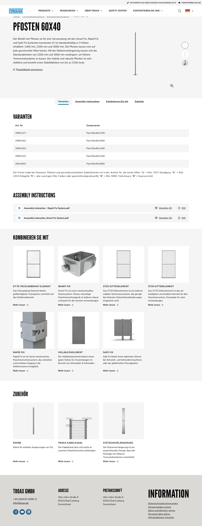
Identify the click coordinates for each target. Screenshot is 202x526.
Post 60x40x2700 (95, 133)
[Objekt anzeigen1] (185, 54)
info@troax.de (21, 503)
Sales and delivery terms (161, 510)
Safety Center (118, 10)
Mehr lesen (19, 304)
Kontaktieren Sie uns (191, 3)
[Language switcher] (189, 11)
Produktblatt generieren (29, 69)
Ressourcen (67, 10)
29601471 (20, 133)
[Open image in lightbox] (172, 85)
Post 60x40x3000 (95, 163)
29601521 (20, 156)
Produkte (44, 10)
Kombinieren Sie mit (117, 101)
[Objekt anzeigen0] (185, 45)
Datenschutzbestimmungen (163, 503)
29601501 (20, 148)
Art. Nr (19, 125)
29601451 (20, 140)
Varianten (63, 101)
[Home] (17, 11)
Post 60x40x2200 (95, 156)
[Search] (179, 11)
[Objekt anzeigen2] (185, 63)
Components (93, 125)
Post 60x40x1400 (95, 148)
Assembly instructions (87, 101)
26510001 (20, 163)
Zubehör (139, 101)
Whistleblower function (161, 517)
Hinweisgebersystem (159, 507)
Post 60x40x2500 (95, 140)
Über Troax (92, 10)
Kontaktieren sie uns (146, 10)
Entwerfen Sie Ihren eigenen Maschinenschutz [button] (153, 3)
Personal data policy (159, 514)
